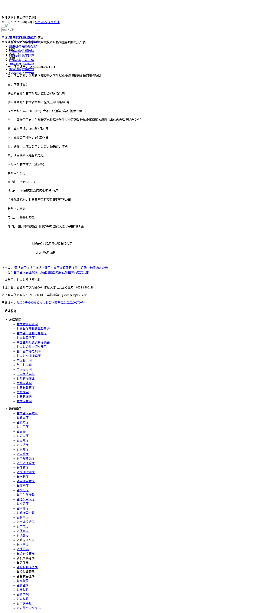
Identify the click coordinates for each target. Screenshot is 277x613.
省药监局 (23, 585)
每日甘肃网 (24, 365)
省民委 (21, 431)
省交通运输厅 (26, 472)
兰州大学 (23, 392)
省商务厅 (23, 485)
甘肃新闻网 (24, 396)
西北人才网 (24, 383)
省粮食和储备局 (27, 567)
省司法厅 (23, 445)
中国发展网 (24, 369)
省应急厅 (23, 503)
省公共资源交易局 (29, 608)
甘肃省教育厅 (26, 387)
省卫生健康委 (26, 494)
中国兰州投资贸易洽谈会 (33, 342)
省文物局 (23, 580)
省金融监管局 (26, 553)
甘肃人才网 (24, 401)
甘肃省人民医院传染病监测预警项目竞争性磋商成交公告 (51, 272)
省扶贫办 (23, 549)
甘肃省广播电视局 (29, 351)
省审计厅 (23, 508)
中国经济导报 (26, 374)
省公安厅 (23, 436)
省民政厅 (23, 440)
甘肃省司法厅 (26, 337)
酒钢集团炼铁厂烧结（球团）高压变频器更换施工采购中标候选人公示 (61, 267)
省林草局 (23, 517)
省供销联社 (24, 603)
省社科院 (23, 589)
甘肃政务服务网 (27, 324)
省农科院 (23, 599)
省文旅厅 (23, 490)
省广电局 (23, 526)
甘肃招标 (16, 37)
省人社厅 (23, 454)
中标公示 (30, 37)
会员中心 (41, 22)
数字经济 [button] (28, 55)
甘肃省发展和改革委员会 (33, 328)
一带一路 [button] (28, 60)
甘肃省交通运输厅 (29, 356)
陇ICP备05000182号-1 (31, 302)
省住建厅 (23, 467)
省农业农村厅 (26, 481)
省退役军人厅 (26, 499)
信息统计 (53, 22)
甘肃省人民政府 (27, 413)
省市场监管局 (26, 522)
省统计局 (23, 535)
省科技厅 (23, 422)
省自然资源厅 (26, 458)
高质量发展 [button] (29, 46)
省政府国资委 (26, 513)
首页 (5, 37)
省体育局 (23, 531)
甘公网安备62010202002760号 (65, 302)
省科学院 (23, 594)
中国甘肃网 (24, 360)
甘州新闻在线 (26, 378)
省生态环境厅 (26, 463)
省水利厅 (23, 476)
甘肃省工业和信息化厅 (32, 333)
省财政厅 (23, 449)
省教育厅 (23, 417)
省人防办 (23, 544)
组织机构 (15, 46)
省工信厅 (23, 426)
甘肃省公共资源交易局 (32, 346)
